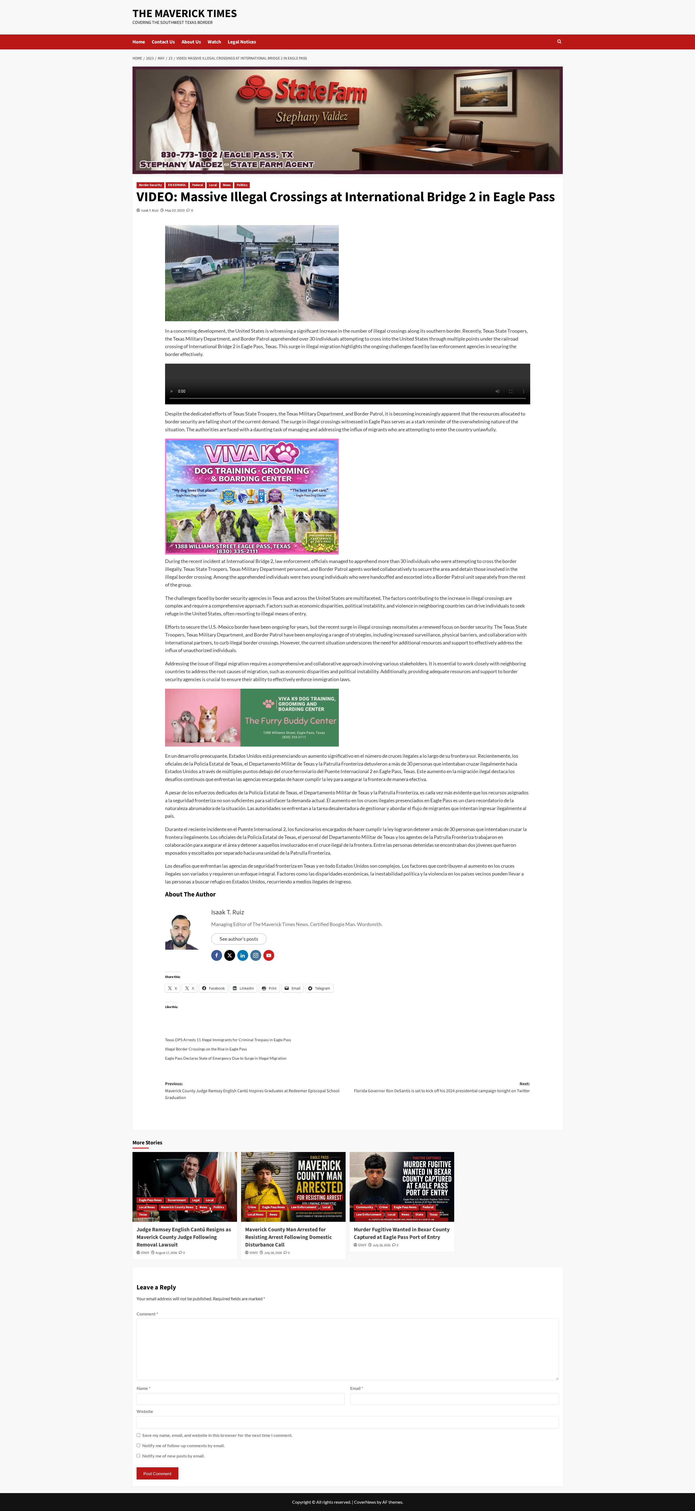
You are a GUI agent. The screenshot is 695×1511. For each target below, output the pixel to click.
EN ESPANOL (177, 185)
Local (213, 185)
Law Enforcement (303, 1207)
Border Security (150, 185)
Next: (442, 1087)
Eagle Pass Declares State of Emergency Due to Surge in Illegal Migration (225, 1058)
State (419, 1214)
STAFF (145, 1253)
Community (364, 1207)
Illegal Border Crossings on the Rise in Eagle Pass (206, 1049)
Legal (196, 1200)
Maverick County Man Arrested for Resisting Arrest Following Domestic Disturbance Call (288, 1237)
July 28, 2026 (273, 1253)
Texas (143, 1214)
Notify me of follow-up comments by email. (183, 1445)
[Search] (559, 42)
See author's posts (239, 939)
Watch (214, 42)
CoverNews (365, 1501)
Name (143, 1388)
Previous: (252, 1091)
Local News (147, 1207)
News (226, 185)
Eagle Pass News (150, 1200)
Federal (197, 185)
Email (356, 1388)
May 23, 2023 (175, 210)
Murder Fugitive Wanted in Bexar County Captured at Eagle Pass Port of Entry (402, 1233)
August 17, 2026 (166, 1253)
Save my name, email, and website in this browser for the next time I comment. (217, 1435)
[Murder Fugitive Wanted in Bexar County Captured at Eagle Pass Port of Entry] (402, 1187)
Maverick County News (177, 1207)
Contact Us (163, 42)
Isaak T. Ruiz (150, 210)
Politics (242, 185)
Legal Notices (242, 42)
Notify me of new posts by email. (173, 1455)
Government (177, 1200)
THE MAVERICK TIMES (184, 13)
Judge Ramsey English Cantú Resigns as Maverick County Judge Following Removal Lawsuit (184, 1237)
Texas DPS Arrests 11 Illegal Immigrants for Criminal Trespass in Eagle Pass (228, 1039)
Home (138, 42)
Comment (147, 1313)
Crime (252, 1207)
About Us (191, 42)
